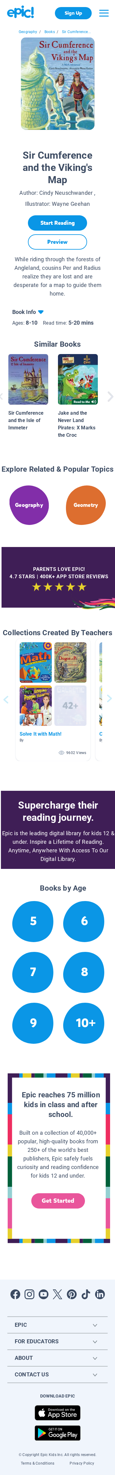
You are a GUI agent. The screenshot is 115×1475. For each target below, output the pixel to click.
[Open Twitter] (58, 1294)
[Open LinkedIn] (100, 1294)
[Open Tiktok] (86, 1294)
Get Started (58, 1201)
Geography (28, 32)
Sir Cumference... (76, 32)
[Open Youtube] (43, 1294)
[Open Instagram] (29, 1294)
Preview (57, 242)
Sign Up (73, 13)
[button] (53, 699)
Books (49, 32)
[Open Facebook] (15, 1294)
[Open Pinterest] (72, 1294)
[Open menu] (104, 13)
